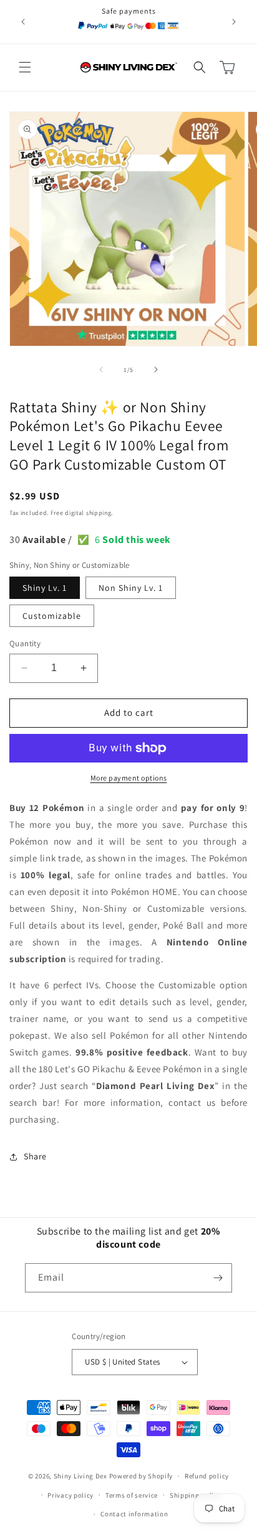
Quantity (25, 643)
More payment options (128, 777)
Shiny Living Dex (80, 1476)
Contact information (134, 1513)
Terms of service (131, 1495)
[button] (25, 67)
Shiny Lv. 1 (44, 587)
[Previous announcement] (23, 21)
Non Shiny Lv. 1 (131, 587)
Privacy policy (70, 1495)
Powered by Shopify (141, 1476)
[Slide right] (156, 369)
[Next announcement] (234, 21)
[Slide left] (101, 369)
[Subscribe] (217, 1277)
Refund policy (207, 1476)
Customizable (51, 615)
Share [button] (35, 1156)
